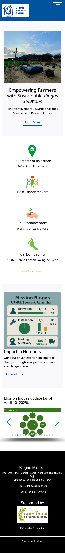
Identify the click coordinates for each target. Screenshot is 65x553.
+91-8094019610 (36, 491)
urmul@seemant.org (36, 485)
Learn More (32, 122)
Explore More (14, 374)
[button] (56, 422)
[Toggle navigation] (57, 5)
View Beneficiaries (32, 271)
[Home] (15, 10)
